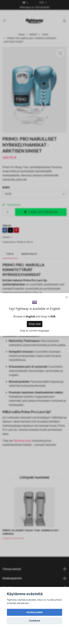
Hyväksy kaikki (34, 612)
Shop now (35, 324)
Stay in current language (34, 330)
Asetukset (34, 620)
